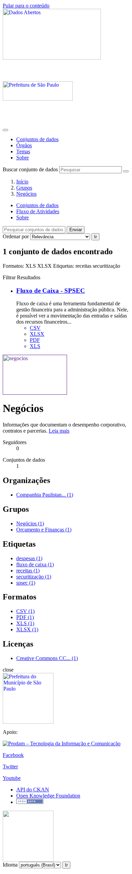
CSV (35, 328)
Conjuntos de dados (37, 139)
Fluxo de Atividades (37, 211)
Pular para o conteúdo (26, 5)
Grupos (24, 188)
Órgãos (24, 145)
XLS (35, 346)
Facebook (13, 755)
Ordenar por (16, 236)
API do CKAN (32, 789)
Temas (23, 151)
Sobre (22, 157)
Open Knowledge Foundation (48, 796)
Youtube (12, 778)
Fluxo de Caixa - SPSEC (50, 290)
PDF (35, 340)
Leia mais (59, 431)
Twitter (10, 766)
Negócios (26, 194)
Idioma (10, 865)
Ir (95, 236)
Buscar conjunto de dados (30, 169)
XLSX (37, 334)
